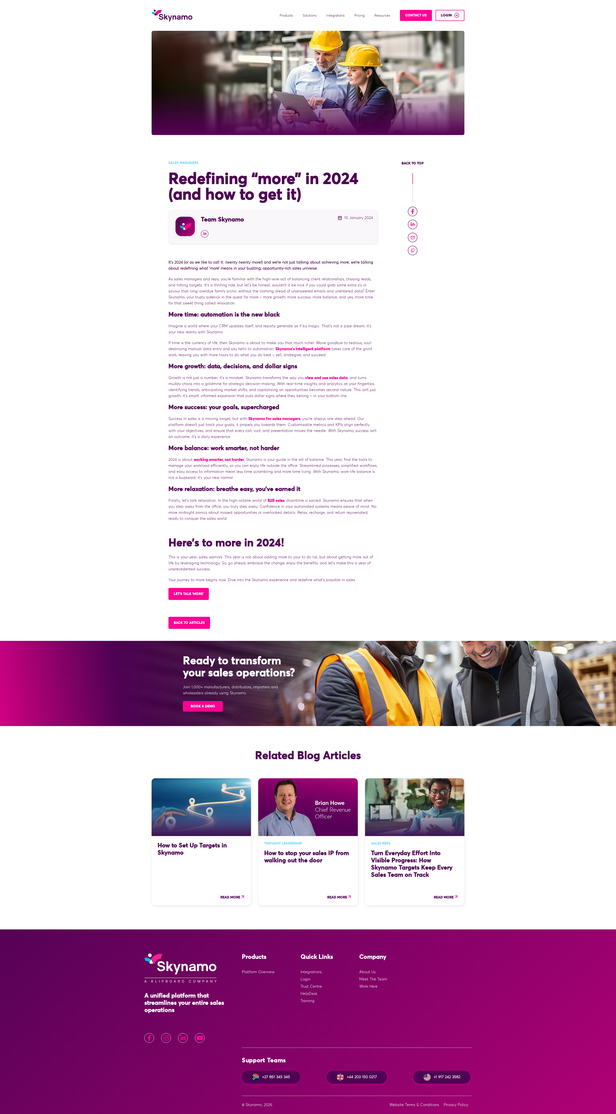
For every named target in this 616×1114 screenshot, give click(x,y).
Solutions (310, 15)
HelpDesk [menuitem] (309, 994)
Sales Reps (380, 843)
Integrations (336, 15)
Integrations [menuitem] (311, 972)
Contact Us (416, 15)
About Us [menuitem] (367, 972)
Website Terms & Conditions (414, 1105)
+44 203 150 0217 (362, 1077)
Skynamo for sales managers (274, 419)
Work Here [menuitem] (368, 986)
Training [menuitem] (307, 1001)
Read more (230, 897)
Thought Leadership (283, 843)
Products (287, 15)
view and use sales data (326, 378)
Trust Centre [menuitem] (311, 986)
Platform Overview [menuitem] (258, 972)
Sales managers (183, 162)
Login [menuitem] (305, 979)
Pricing (360, 15)
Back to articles (189, 623)
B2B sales (276, 500)
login (446, 15)
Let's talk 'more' (189, 594)
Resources (382, 15)
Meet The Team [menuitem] (373, 979)
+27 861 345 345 (276, 1077)
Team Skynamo (222, 220)
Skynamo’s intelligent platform (303, 349)
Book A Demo (203, 706)
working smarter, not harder (219, 460)
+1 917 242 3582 (447, 1077)
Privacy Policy (456, 1105)
